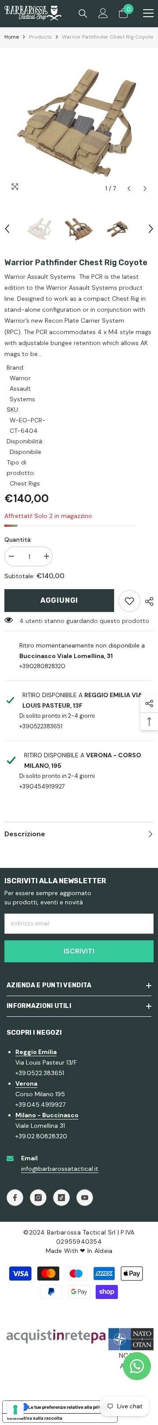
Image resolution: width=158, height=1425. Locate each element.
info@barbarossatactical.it (59, 1169)
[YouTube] (84, 1197)
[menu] (148, 13)
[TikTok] (61, 1197)
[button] (128, 188)
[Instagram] (38, 1197)
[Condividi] (147, 601)
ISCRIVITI (79, 951)
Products (40, 36)
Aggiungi (59, 600)
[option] (79, 122)
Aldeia (103, 1251)
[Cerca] (83, 13)
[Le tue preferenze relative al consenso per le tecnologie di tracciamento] (15, 1409)
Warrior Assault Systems (22, 388)
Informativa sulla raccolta (34, 1418)
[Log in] (103, 13)
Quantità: (18, 539)
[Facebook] (15, 1197)
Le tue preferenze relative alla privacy (68, 1407)
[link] (129, 601)
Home (11, 36)
